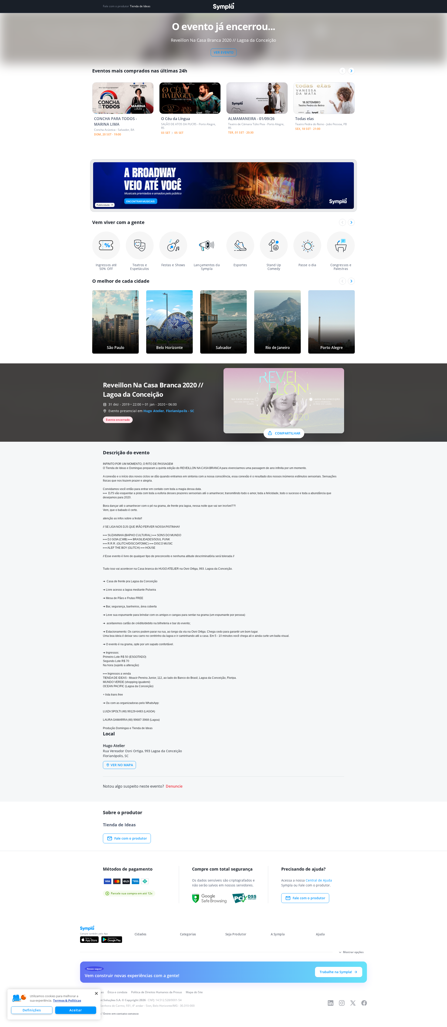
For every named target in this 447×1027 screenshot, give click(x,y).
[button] (19, 998)
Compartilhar (287, 433)
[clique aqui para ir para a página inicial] (223, 6)
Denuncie (174, 786)
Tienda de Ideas (140, 6)
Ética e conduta (117, 992)
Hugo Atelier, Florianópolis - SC (168, 411)
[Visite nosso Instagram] (342, 1003)
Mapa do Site (194, 992)
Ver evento (224, 52)
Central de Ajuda (319, 880)
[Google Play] (111, 939)
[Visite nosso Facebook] (364, 1003)
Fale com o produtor (130, 838)
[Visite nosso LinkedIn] (330, 1003)
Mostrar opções (353, 952)
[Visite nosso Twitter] (353, 1003)
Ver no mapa (122, 765)
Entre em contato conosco (121, 1014)
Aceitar (75, 1010)
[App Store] (89, 939)
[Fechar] (96, 993)
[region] (54, 1004)
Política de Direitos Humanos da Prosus (156, 992)
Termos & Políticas (67, 1000)
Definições (32, 1010)
